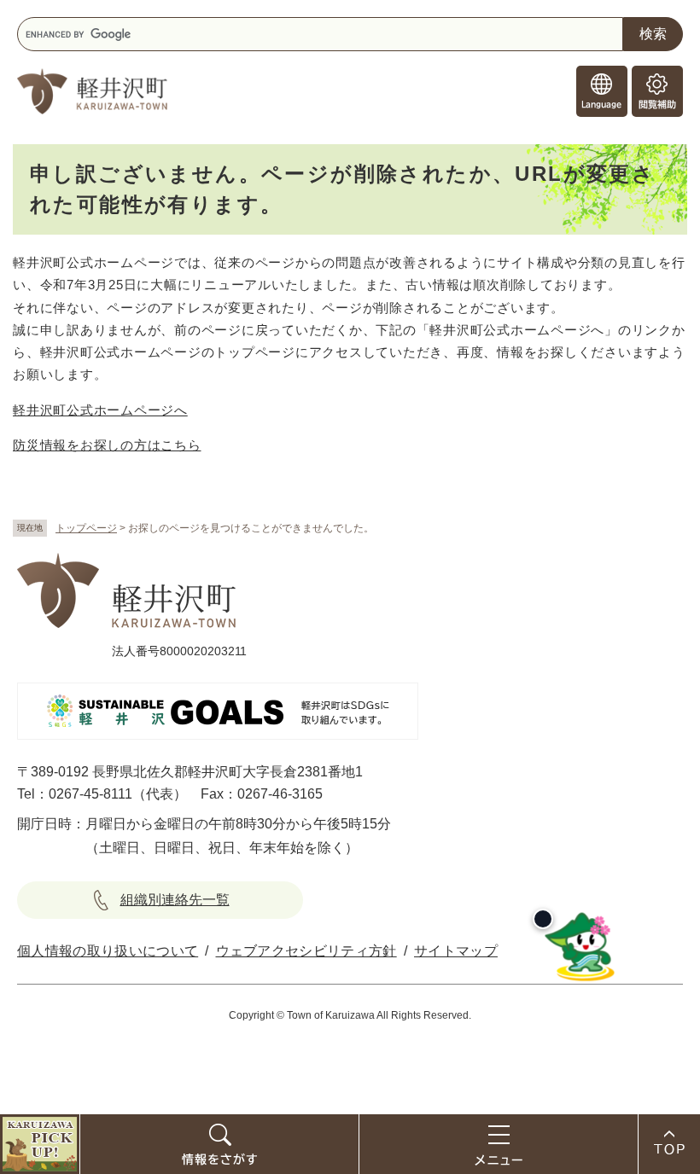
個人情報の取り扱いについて (107, 951)
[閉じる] (543, 919)
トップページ (86, 528)
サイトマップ (456, 951)
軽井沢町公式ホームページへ (100, 410)
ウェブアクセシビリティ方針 (306, 951)
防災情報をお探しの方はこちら (107, 445)
